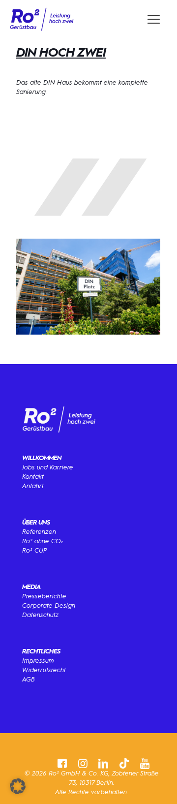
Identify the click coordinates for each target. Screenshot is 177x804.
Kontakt (33, 476)
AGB (28, 679)
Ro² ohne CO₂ (42, 541)
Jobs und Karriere (47, 467)
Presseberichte (44, 596)
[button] (17, 786)
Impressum (38, 660)
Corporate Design (48, 605)
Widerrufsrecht (44, 670)
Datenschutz (40, 614)
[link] (42, 19)
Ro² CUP (34, 550)
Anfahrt (33, 486)
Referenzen (39, 531)
